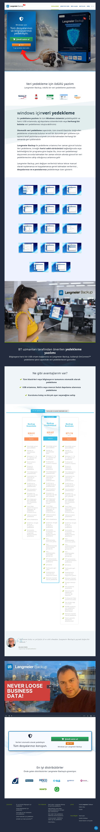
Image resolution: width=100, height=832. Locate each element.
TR (93, 6)
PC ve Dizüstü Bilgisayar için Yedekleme (23, 805)
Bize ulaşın (74, 6)
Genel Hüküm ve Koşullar (86, 820)
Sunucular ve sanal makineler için (56, 411)
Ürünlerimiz (55, 6)
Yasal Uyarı (82, 815)
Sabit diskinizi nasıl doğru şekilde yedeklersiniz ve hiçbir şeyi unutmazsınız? (56, 810)
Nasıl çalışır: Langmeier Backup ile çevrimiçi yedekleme (56, 805)
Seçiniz (31, 439)
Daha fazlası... (52, 822)
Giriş (88, 6)
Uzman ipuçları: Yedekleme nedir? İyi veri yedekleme (55, 818)
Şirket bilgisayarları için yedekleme (22, 809)
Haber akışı (82, 807)
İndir (22, 45)
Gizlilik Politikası (83, 818)
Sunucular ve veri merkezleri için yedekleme (23, 813)
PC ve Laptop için (38, 410)
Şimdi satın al (22, 39)
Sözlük (80, 809)
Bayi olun (82, 6)
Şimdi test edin (64, 6)
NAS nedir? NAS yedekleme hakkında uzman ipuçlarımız (55, 814)
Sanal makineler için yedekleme (24, 816)
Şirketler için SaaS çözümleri (24, 819)
